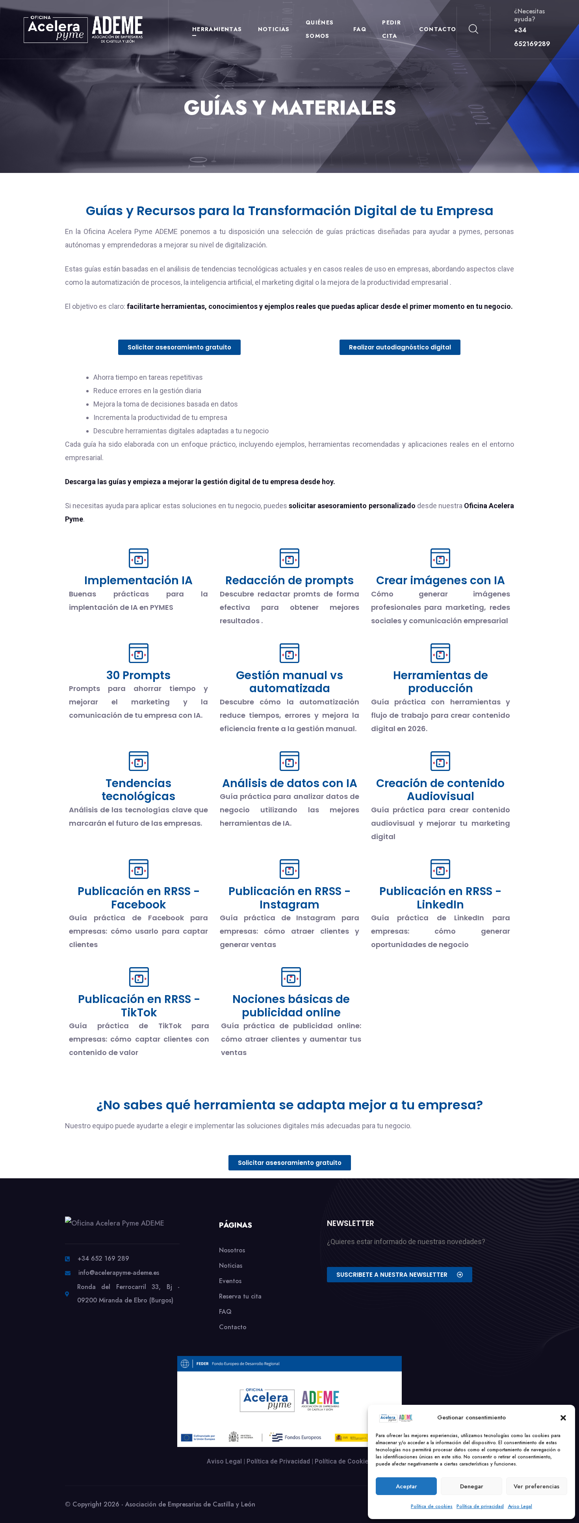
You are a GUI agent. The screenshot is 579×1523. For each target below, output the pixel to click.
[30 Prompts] (138, 653)
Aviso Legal (520, 1506)
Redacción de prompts (289, 580)
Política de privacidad (480, 1506)
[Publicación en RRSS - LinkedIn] (440, 869)
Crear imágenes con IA (440, 580)
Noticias (274, 29)
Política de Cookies (343, 1461)
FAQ (359, 29)
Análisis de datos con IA (289, 783)
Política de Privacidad (278, 1461)
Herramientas (217, 29)
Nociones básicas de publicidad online (291, 1006)
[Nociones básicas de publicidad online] (291, 977)
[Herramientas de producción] (440, 653)
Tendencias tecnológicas (138, 790)
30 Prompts (138, 675)
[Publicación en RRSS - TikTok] (139, 977)
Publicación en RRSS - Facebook (139, 898)
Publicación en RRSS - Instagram (289, 898)
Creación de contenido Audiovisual (440, 790)
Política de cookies (432, 1506)
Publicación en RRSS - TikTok (139, 1006)
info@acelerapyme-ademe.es (118, 1272)
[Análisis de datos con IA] (289, 761)
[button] (563, 1417)
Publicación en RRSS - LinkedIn (440, 898)
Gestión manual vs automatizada (289, 682)
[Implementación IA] (138, 558)
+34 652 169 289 (103, 1258)
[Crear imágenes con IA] (440, 558)
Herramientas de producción (440, 682)
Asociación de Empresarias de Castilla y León (190, 1504)
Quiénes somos (320, 29)
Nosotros (232, 1250)
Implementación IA (138, 580)
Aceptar (406, 1486)
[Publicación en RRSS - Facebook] (138, 869)
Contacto (437, 29)
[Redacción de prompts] (289, 558)
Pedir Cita (391, 29)
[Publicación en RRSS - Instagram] (289, 869)
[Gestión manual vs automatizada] (289, 653)
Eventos (230, 1280)
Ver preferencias (536, 1486)
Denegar (471, 1486)
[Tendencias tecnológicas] (138, 761)
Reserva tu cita (240, 1296)
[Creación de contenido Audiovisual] (440, 761)
